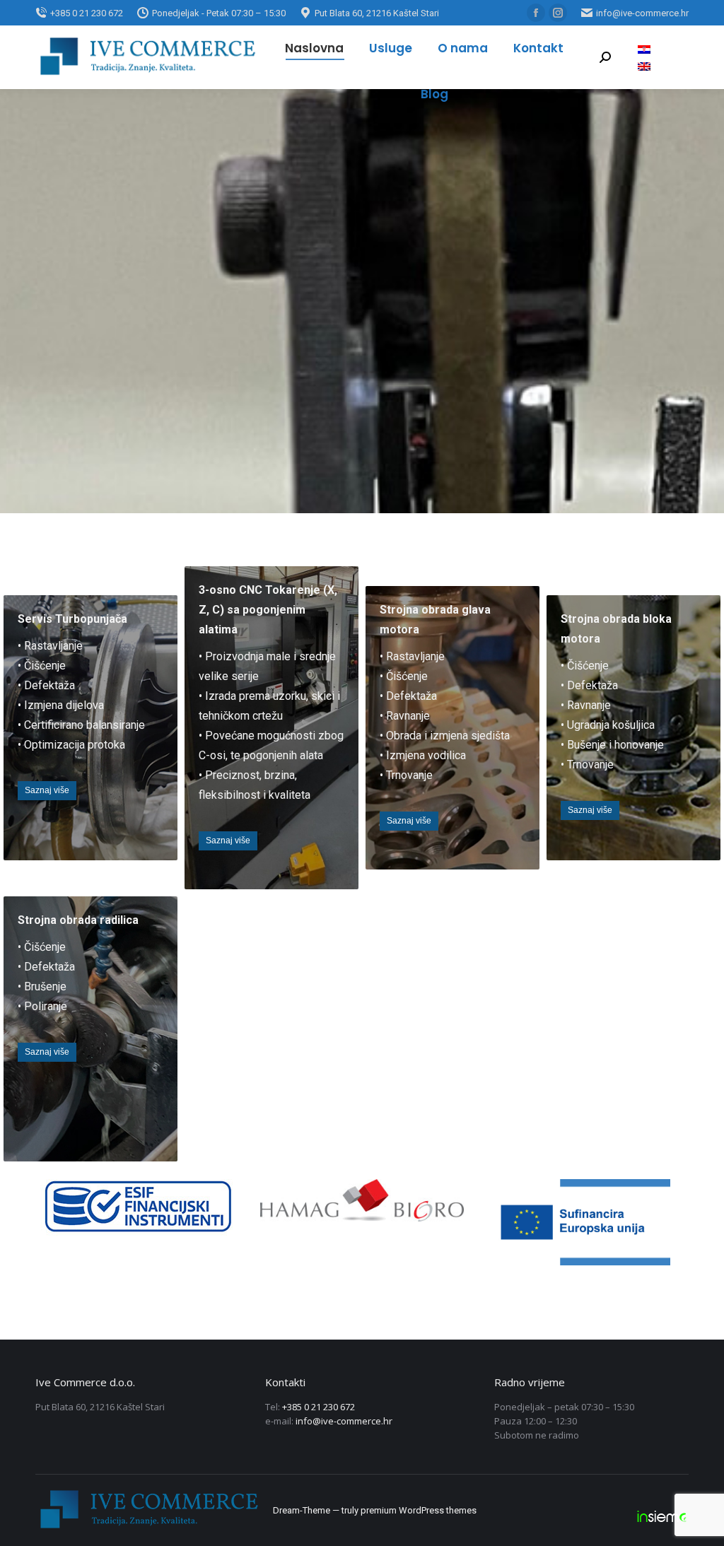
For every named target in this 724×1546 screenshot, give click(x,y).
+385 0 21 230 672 (318, 1406)
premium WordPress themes (419, 1510)
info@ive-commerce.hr (642, 13)
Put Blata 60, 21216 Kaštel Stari (377, 13)
